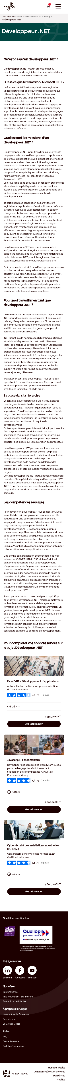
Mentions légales (56, 1067)
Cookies (61, 1079)
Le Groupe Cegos (11, 1024)
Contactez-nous (11, 1041)
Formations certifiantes (14, 1001)
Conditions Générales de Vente (49, 1071)
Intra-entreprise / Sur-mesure (18, 996)
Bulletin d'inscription (13, 1046)
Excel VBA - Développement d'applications (33, 681)
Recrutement (9, 1019)
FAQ (5, 1036)
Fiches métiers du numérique (38, 17)
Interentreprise (10, 992)
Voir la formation (34, 723)
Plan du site (59, 1075)
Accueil (18, 17)
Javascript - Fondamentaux (23, 759)
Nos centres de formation (16, 1014)
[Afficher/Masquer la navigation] (58, 6)
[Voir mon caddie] (48, 6)
